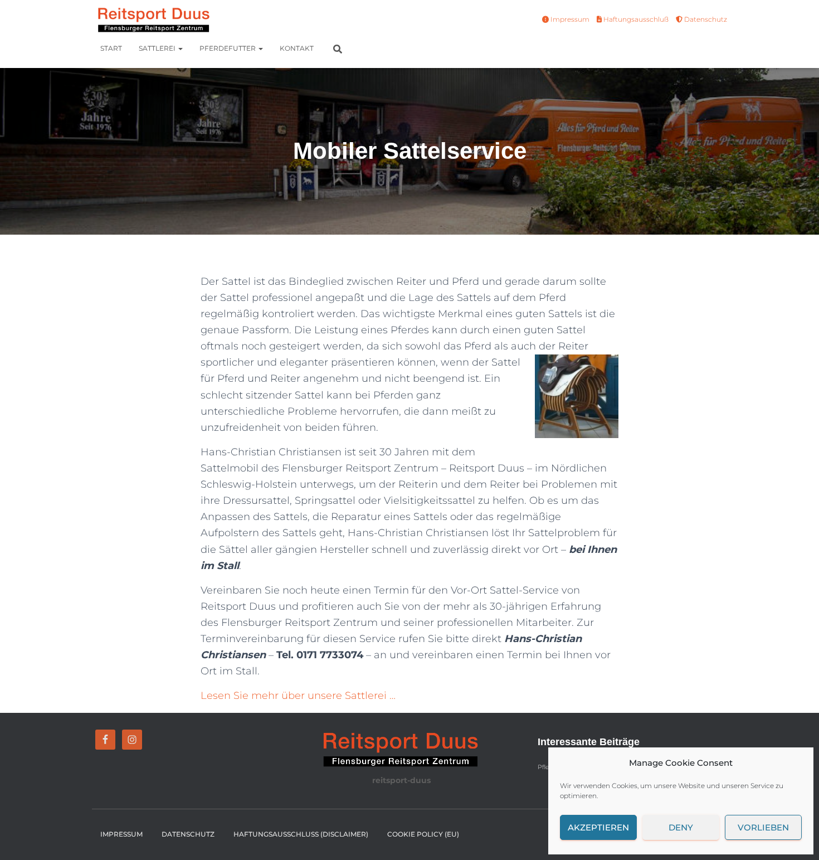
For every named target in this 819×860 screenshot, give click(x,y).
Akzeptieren (598, 827)
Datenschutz (704, 19)
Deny (681, 827)
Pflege (547, 767)
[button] (180, 48)
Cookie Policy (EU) (423, 834)
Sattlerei (158, 48)
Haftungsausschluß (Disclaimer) (300, 834)
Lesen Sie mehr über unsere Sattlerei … (298, 695)
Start (111, 48)
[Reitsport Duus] (152, 19)
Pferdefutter (228, 48)
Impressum (569, 19)
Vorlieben (763, 827)
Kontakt (297, 48)
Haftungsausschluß (635, 19)
